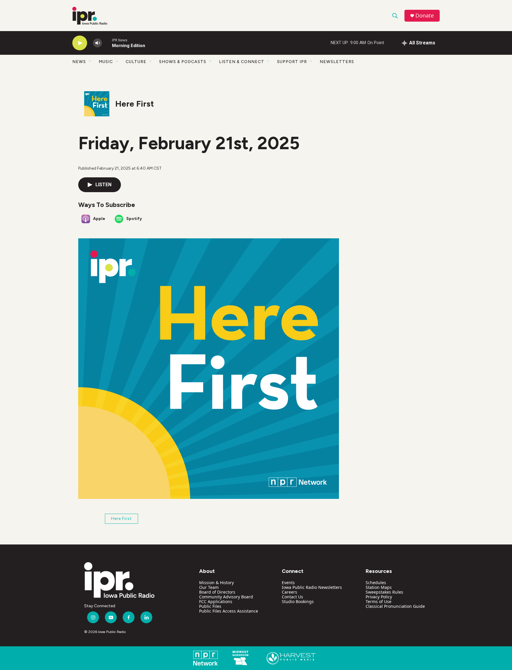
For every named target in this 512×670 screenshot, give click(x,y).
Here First (134, 104)
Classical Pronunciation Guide (395, 606)
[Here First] (96, 103)
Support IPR (292, 61)
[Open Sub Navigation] (90, 61)
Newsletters (337, 61)
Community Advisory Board (226, 597)
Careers (289, 592)
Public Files (210, 606)
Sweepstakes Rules (384, 592)
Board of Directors (217, 592)
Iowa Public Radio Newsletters (312, 587)
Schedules (376, 582)
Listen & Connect (241, 61)
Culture (136, 61)
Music (106, 61)
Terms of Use (378, 601)
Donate (424, 15)
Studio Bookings (298, 601)
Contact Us (292, 597)
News (79, 61)
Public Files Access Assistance (228, 611)
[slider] (107, 43)
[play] (79, 43)
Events (288, 582)
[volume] (97, 43)
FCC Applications (215, 601)
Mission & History (216, 582)
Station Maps (379, 587)
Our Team (209, 587)
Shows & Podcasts (182, 61)
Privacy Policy (379, 597)
